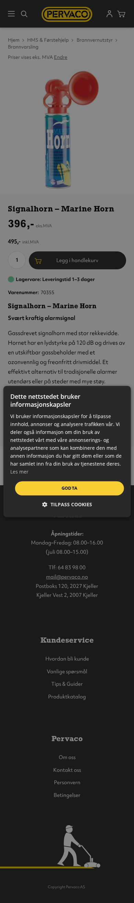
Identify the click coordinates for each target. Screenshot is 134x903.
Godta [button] (70, 488)
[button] (67, 505)
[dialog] (67, 451)
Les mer (19, 472)
